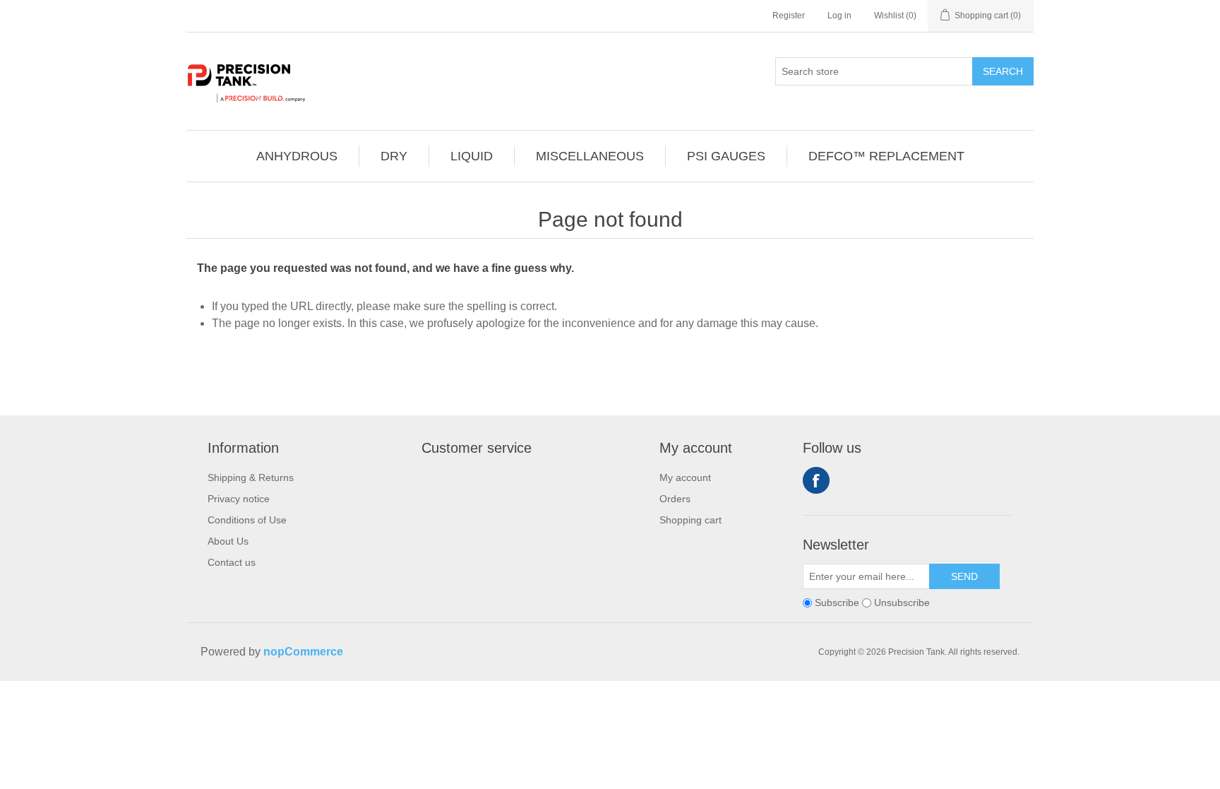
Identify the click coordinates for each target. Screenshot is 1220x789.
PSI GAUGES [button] (726, 156)
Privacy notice (239, 498)
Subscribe (837, 602)
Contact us (232, 562)
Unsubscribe (902, 602)
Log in (839, 15)
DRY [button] (394, 156)
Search (1003, 71)
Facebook (816, 480)
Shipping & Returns (251, 477)
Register (788, 15)
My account (685, 477)
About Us (228, 541)
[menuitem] (297, 156)
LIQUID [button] (471, 156)
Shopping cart (690, 520)
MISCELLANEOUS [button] (590, 156)
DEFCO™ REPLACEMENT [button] (886, 156)
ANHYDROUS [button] (296, 156)
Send (964, 576)
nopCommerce (303, 652)
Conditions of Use (247, 520)
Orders (674, 498)
